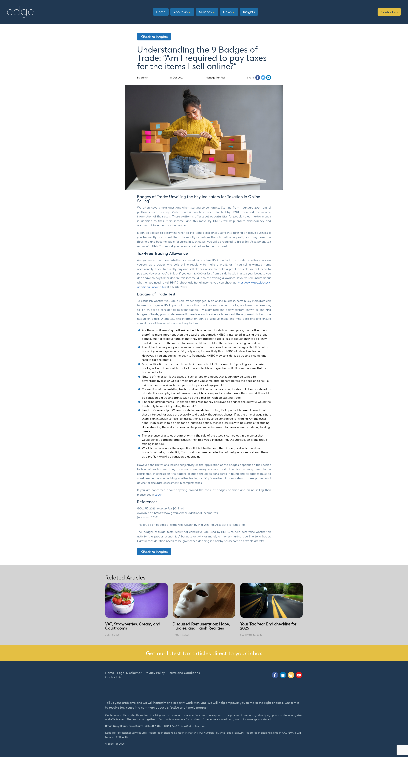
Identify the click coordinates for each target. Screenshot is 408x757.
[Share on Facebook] (257, 77)
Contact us (389, 12)
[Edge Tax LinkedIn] (283, 675)
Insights (249, 12)
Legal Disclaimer (129, 673)
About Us (180, 12)
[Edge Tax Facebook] (275, 675)
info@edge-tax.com (192, 726)
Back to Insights (155, 36)
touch (158, 494)
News (227, 12)
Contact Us (113, 677)
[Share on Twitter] (263, 77)
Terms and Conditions (184, 673)
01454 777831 (171, 726)
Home (160, 12)
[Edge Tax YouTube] (299, 675)
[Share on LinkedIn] (268, 77)
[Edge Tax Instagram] (291, 675)
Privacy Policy (155, 673)
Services (205, 12)
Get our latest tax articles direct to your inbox (204, 653)
